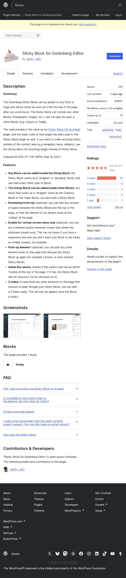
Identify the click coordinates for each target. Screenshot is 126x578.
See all (119, 207)
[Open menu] (121, 5)
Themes (39, 499)
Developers (71, 504)
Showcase (40, 493)
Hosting (8, 504)
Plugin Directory (12, 15)
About (6, 493)
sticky (118, 130)
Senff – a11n (33, 59)
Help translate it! (87, 24)
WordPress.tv (74, 510)
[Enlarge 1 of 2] (36, 318)
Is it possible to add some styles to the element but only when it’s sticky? (26, 400)
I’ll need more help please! (18, 411)
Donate (101, 504)
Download (115, 56)
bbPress (10, 533)
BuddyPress (12, 538)
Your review (94, 207)
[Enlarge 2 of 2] (76, 318)
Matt (7, 527)
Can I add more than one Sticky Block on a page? (33, 388)
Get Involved (103, 493)
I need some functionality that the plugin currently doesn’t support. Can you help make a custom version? (36, 423)
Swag (100, 510)
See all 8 (118, 122)
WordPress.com (14, 521)
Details (11, 73)
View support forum (99, 238)
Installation (47, 73)
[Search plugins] (38, 35)
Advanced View (96, 146)
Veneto (15, 553)
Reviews (28, 73)
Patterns (39, 510)
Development (69, 73)
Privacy (7, 510)
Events (99, 499)
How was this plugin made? (19, 434)
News (6, 499)
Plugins (38, 504)
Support (118, 73)
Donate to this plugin (99, 269)
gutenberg (108, 130)
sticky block (115, 137)
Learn (68, 493)
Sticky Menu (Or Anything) (64, 129)
